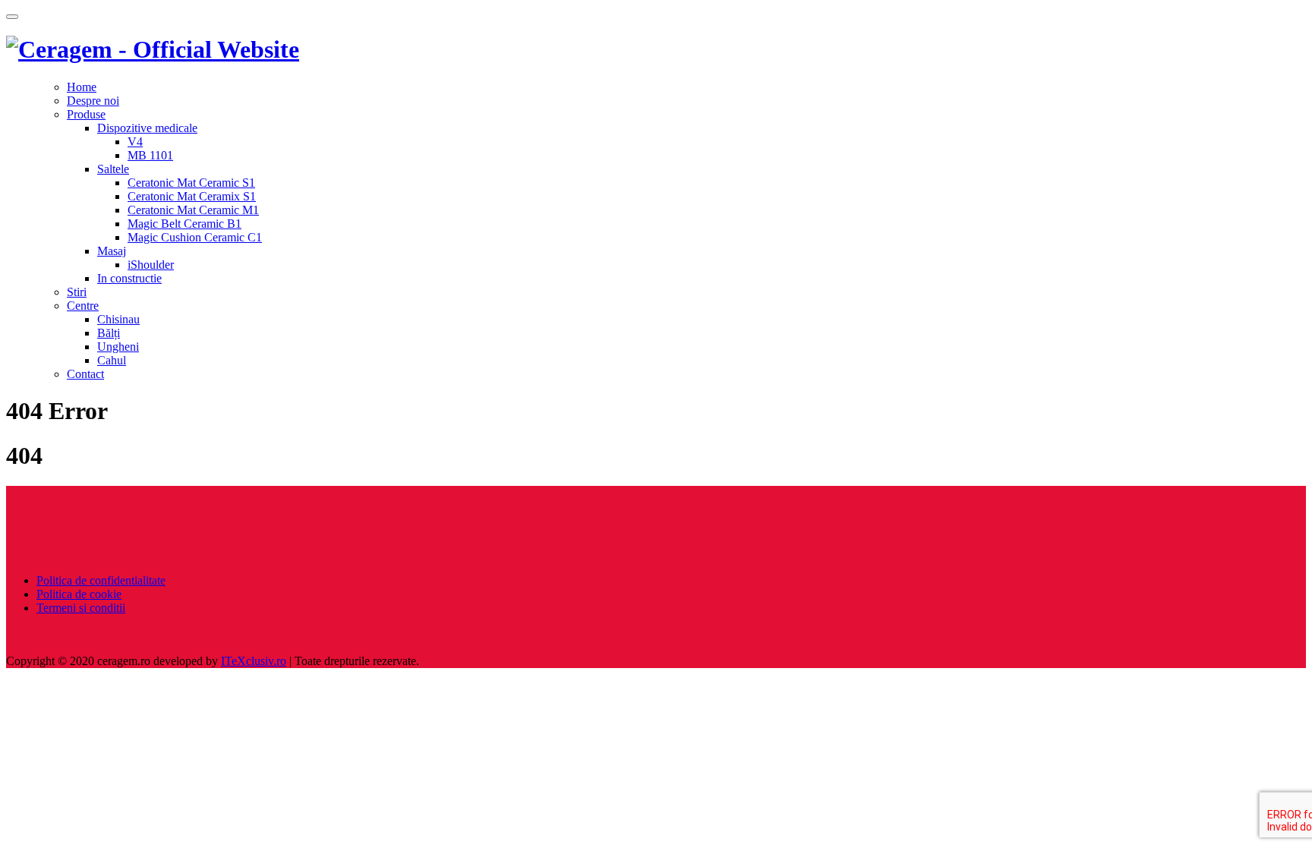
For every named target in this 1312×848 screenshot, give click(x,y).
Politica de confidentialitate (101, 580)
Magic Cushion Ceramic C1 (195, 237)
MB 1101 (150, 155)
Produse (86, 114)
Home (81, 86)
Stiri (77, 291)
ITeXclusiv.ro (253, 660)
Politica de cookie (78, 594)
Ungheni (118, 346)
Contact (85, 373)
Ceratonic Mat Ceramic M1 (193, 209)
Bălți (108, 332)
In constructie (129, 278)
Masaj (111, 250)
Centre (83, 305)
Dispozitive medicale (147, 127)
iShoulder (151, 264)
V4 (135, 141)
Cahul (111, 360)
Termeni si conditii (80, 607)
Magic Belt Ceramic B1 (184, 223)
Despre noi (93, 100)
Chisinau (118, 319)
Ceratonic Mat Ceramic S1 (191, 182)
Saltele (113, 168)
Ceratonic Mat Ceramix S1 (192, 196)
